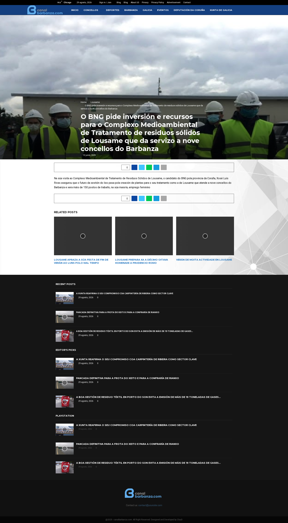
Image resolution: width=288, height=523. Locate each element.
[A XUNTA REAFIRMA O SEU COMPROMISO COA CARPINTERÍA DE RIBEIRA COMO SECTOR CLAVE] (65, 298)
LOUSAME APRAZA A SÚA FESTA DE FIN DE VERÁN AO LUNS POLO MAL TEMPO (81, 261)
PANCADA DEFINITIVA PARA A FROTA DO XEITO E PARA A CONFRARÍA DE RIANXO (117, 312)
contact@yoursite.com (150, 505)
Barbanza (131, 10)
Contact (187, 2)
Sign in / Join (105, 2)
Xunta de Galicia (221, 10)
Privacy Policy (157, 2)
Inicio (74, 10)
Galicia (147, 10)
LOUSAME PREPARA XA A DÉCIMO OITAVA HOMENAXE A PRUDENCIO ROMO (141, 261)
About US (135, 2)
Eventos (163, 10)
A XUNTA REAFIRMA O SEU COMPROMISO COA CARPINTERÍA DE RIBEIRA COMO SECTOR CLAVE (124, 293)
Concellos (91, 10)
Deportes (112, 10)
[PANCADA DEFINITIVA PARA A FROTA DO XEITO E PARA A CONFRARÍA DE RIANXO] (65, 317)
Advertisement (173, 2)
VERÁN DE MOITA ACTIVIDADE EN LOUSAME (204, 259)
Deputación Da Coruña (189, 10)
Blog (119, 2)
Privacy (145, 2)
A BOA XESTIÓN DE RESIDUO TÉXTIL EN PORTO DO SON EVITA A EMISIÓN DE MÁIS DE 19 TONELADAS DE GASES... (134, 331)
